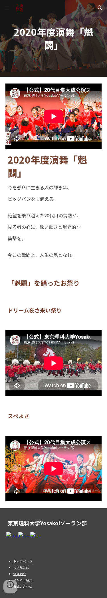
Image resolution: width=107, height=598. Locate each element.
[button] (7, 8)
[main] (53, 38)
